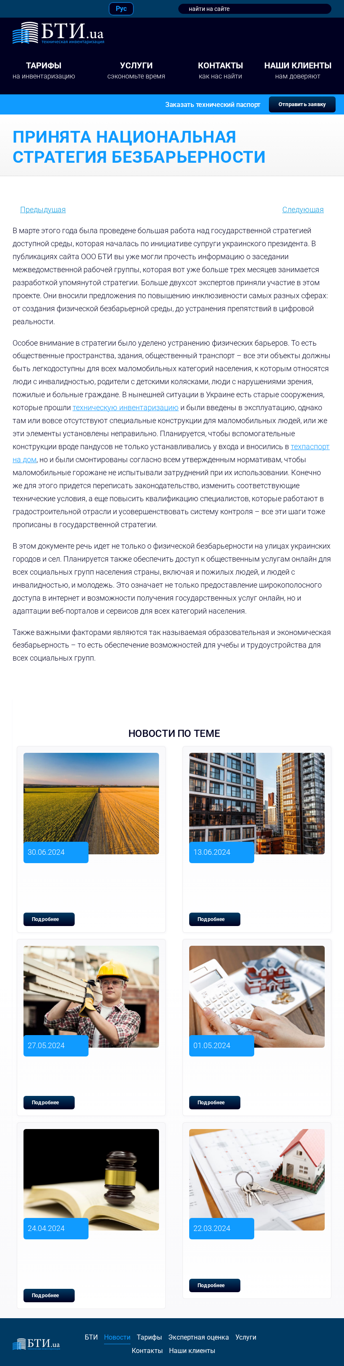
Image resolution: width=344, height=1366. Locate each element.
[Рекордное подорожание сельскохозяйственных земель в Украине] (91, 759)
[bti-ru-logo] (58, 25)
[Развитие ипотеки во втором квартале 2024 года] (257, 1135)
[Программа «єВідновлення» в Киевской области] (91, 951)
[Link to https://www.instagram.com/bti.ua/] (35, 8)
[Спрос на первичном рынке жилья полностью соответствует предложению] (257, 759)
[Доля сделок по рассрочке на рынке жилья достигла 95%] (257, 951)
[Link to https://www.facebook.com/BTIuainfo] (16, 8)
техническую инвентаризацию (126, 407)
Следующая (303, 209)
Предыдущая (43, 209)
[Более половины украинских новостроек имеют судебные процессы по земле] (91, 1135)
